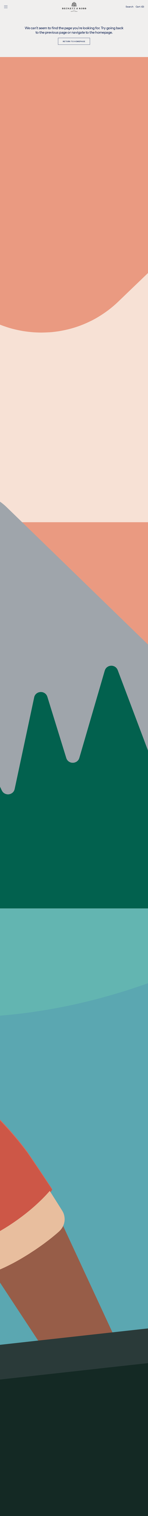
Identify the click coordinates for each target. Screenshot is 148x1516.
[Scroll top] (142, 1510)
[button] (6, 6)
